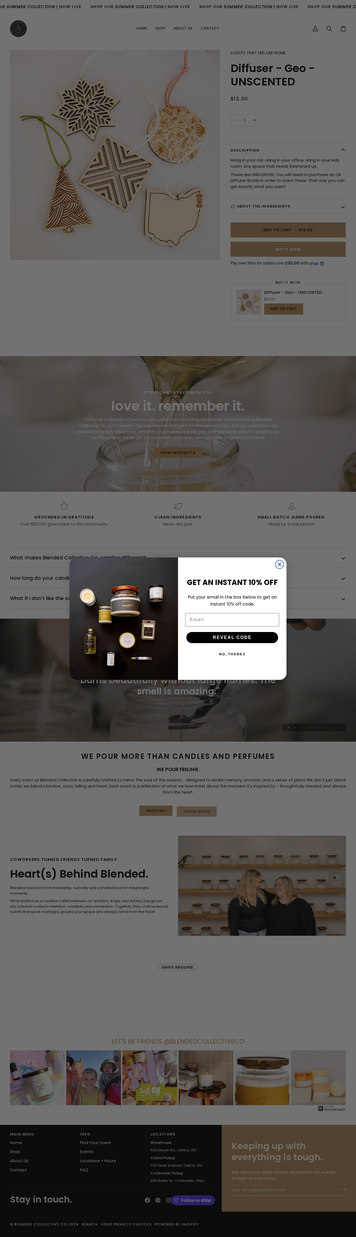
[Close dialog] (279, 564)
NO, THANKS (232, 654)
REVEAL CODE (232, 637)
